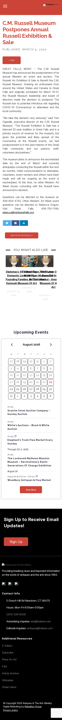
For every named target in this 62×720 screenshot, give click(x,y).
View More (31, 489)
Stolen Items (9, 687)
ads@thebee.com (41, 621)
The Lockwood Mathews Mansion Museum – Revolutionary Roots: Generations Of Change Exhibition (29, 462)
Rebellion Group (33, 706)
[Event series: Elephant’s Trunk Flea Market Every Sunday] (15, 436)
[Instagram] (18, 584)
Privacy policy (10, 710)
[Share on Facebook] (15, 223)
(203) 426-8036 (16, 614)
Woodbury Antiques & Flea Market (29, 480)
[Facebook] (5, 584)
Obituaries (7, 680)
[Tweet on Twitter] (7, 223)
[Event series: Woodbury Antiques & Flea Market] (36, 476)
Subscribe (7, 652)
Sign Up (16, 542)
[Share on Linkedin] (24, 223)
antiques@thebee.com (40, 628)
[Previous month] (12, 345)
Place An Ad (9, 659)
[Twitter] (11, 584)
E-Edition (7, 645)
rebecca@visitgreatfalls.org (18, 212)
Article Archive (10, 673)
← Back (11, 60)
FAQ (4, 666)
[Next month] (51, 345)
